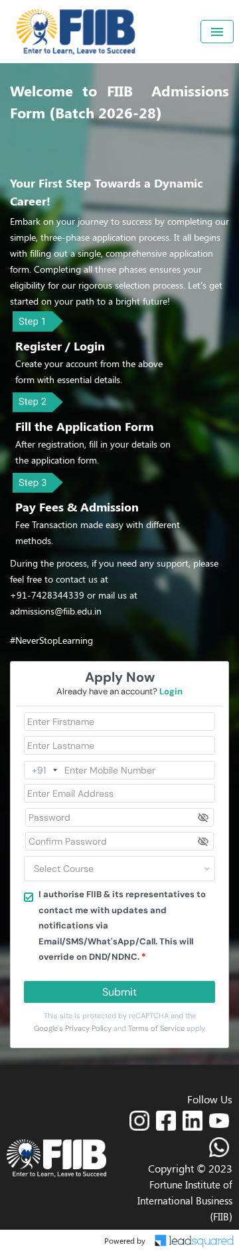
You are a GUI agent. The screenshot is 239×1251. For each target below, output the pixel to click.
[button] (139, 1121)
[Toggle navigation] (217, 31)
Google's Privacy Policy (73, 1028)
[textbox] (103, 868)
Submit (119, 992)
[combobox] (119, 868)
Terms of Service (156, 1028)
